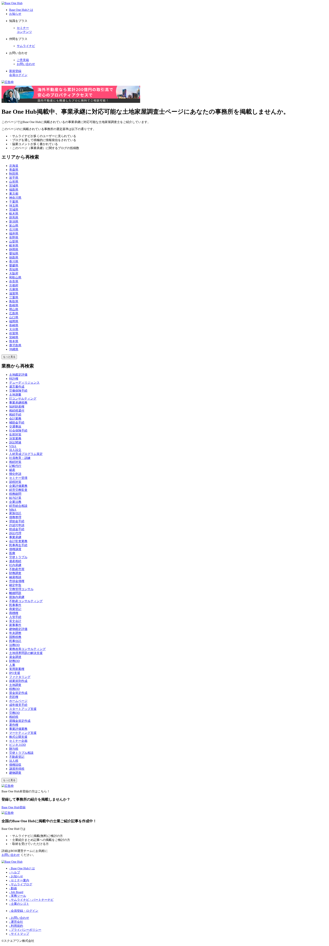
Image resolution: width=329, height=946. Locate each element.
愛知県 (13, 253)
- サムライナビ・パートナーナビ (31, 899)
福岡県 (13, 321)
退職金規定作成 (19, 720)
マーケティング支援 (23, 732)
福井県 (13, 233)
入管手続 (15, 617)
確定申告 (15, 585)
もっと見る (9, 356)
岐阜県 (13, 245)
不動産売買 (16, 569)
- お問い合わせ (19, 917)
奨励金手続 (16, 521)
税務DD (14, 688)
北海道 (13, 165)
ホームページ (18, 700)
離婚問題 (15, 593)
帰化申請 (15, 473)
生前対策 (15, 434)
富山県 (13, 225)
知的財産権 (16, 406)
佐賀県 (13, 333)
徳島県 (13, 257)
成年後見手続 (18, 704)
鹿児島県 (15, 345)
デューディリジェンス (24, 382)
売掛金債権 (16, 581)
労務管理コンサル (21, 589)
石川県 (13, 229)
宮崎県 (13, 337)
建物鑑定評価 (18, 629)
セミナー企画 (18, 740)
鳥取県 (13, 301)
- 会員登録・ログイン (23, 910)
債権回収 (15, 764)
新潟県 (13, 221)
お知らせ (15, 13)
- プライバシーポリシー (25, 929)
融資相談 (15, 577)
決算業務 (15, 438)
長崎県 (13, 325)
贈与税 (13, 748)
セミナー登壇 (18, 477)
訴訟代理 (15, 533)
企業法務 (15, 501)
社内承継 (15, 565)
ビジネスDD (17, 744)
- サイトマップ (19, 933)
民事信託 (15, 641)
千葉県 (13, 201)
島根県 (13, 305)
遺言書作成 (16, 386)
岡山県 (13, 309)
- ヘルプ (14, 872)
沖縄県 (13, 349)
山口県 (13, 317)
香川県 (13, 261)
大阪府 (13, 273)
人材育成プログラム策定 (26, 454)
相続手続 (15, 414)
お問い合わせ (26, 64)
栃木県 (13, 213)
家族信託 (15, 513)
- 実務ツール (17, 895)
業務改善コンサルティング (27, 649)
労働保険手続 (18, 390)
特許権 (13, 378)
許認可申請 (16, 525)
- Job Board (16, 892)
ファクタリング (19, 677)
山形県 (13, 181)
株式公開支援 (18, 736)
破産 (12, 469)
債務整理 (15, 517)
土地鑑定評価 (18, 374)
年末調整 (15, 633)
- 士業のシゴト (19, 903)
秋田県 (13, 173)
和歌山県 (15, 277)
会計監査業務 (18, 541)
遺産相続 (15, 561)
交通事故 (15, 426)
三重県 (13, 297)
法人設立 (15, 450)
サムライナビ (26, 46)
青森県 (13, 169)
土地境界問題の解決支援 (26, 653)
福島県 (13, 189)
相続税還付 (16, 410)
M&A (12, 509)
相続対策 (15, 461)
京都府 (13, 285)
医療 (12, 553)
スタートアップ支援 (23, 708)
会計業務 (15, 418)
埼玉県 (13, 205)
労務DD (14, 712)
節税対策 (15, 481)
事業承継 (15, 537)
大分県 (13, 329)
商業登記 (15, 609)
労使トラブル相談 (21, 752)
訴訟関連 (15, 442)
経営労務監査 (18, 489)
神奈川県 (15, 197)
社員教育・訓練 (19, 458)
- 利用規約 (16, 925)
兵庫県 (13, 289)
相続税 (13, 716)
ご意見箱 (23, 60)
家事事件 (15, 625)
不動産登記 (16, 756)
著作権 (13, 724)
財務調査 (15, 573)
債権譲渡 (15, 549)
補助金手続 (16, 422)
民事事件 (15, 605)
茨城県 (13, 209)
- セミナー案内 (19, 880)
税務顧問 (15, 493)
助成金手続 (16, 529)
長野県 (13, 237)
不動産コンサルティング (26, 601)
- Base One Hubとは (22, 868)
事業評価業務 (18, 728)
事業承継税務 (18, 402)
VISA (12, 446)
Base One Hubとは (21, 9)
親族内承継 (16, 597)
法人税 (13, 760)
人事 (12, 665)
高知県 (13, 269)
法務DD (14, 645)
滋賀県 (13, 293)
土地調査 (15, 684)
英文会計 (15, 621)
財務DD (14, 661)
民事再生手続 (18, 545)
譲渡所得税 (16, 768)
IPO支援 (14, 673)
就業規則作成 (18, 681)
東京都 (13, 193)
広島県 (13, 313)
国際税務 (15, 637)
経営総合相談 (18, 505)
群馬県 (13, 217)
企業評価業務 (18, 485)
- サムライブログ (20, 884)
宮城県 (13, 185)
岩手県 (13, 177)
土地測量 (15, 394)
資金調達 (15, 657)
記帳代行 (15, 465)
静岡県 (13, 249)
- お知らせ (16, 876)
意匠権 (13, 696)
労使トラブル (18, 557)
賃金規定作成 (18, 692)
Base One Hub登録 (14, 807)
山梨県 (13, 241)
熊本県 (13, 341)
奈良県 (13, 281)
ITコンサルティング (22, 398)
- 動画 (13, 888)
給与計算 (15, 497)
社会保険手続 (18, 430)
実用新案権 (16, 669)
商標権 (13, 613)
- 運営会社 (16, 921)
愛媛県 (13, 265)
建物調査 (15, 772)
